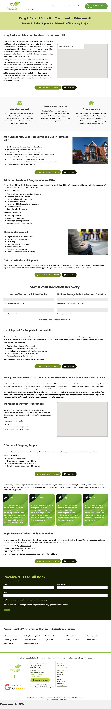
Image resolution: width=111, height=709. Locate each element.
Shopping (10, 221)
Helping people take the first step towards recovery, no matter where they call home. (55, 658)
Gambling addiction (14, 216)
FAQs (59, 677)
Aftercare (6, 455)
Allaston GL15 (71, 636)
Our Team (60, 674)
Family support (12, 164)
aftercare (51, 118)
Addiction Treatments (64, 668)
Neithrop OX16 (50, 636)
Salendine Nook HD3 (10, 636)
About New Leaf (74, 6)
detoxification (62, 113)
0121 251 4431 (36, 676)
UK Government (55, 319)
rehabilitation (48, 116)
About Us (60, 672)
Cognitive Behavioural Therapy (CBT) (20, 237)
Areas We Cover (62, 686)
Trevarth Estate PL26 (32, 640)
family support (60, 118)
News (59, 679)
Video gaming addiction (15, 218)
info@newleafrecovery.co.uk (25, 548)
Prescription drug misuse (16, 201)
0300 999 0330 (25, 546)
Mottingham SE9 (93, 636)
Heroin (9, 199)
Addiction (35, 6)
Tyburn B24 (49, 640)
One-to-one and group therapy (18, 239)
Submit (7, 610)
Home (29, 6)
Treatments (45, 6)
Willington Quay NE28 (32, 636)
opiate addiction (28, 199)
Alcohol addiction (13, 194)
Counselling (11, 242)
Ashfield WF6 (92, 640)
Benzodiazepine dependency (17, 209)
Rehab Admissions (63, 670)
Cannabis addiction (14, 206)
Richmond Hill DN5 (72, 640)
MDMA (17, 204)
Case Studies (61, 681)
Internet (10, 223)
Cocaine (10, 197)
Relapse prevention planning (17, 249)
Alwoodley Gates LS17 (11, 640)
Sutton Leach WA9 (31, 644)
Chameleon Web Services (59, 699)
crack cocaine (19, 197)
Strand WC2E (8, 644)
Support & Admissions (59, 6)
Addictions (60, 665)
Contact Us (30, 9)
